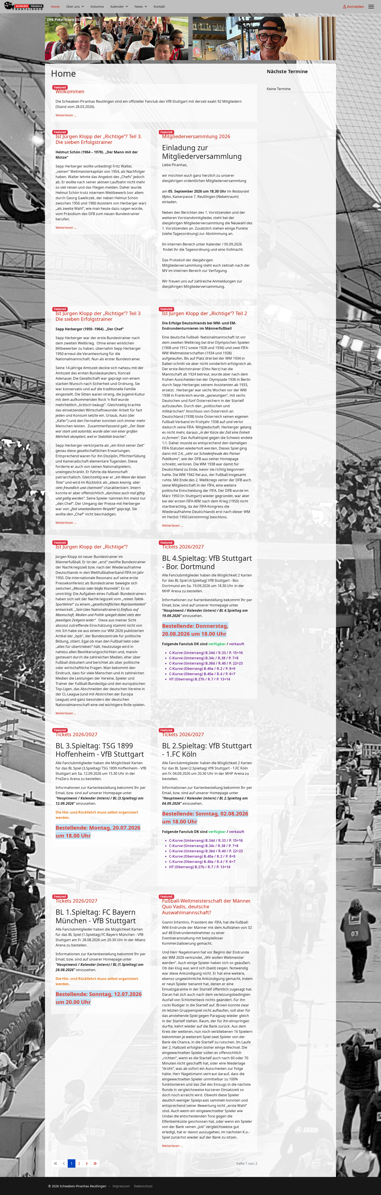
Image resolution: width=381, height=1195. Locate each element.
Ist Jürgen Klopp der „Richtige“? (92, 546)
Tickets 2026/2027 (183, 546)
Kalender (117, 6)
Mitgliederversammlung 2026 (196, 136)
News (139, 6)
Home (55, 6)
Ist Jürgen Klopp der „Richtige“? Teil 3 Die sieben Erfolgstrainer (98, 316)
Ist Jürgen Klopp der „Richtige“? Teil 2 (204, 313)
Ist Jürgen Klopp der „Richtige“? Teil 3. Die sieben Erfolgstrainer (99, 139)
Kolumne (97, 6)
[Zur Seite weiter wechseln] (87, 1163)
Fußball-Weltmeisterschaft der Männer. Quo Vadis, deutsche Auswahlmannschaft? (206, 906)
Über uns (73, 6)
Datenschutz (143, 1186)
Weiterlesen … (66, 115)
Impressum (121, 1186)
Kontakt (159, 6)
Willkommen (70, 91)
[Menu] (371, 6)
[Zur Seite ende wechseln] (95, 1163)
